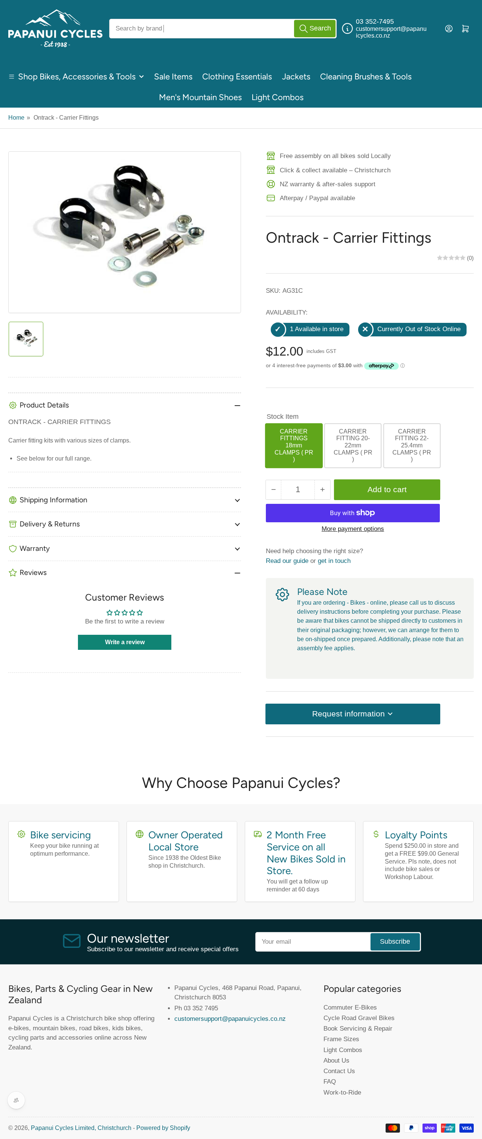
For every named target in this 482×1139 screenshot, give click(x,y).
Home (16, 117)
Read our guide (287, 560)
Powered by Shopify (163, 1128)
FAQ (329, 1081)
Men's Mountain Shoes (200, 97)
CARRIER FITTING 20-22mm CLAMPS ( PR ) (353, 445)
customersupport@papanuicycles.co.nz (230, 1018)
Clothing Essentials (237, 76)
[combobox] (223, 28)
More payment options (353, 528)
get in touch (334, 560)
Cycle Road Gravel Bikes (359, 1017)
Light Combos (278, 97)
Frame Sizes (341, 1039)
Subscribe (395, 941)
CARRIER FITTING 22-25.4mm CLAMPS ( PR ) (411, 445)
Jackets (296, 76)
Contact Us (339, 1071)
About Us (336, 1060)
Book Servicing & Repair (357, 1028)
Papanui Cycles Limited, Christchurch (81, 1128)
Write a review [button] (125, 642)
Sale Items (173, 76)
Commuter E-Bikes (350, 1007)
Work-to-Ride (342, 1092)
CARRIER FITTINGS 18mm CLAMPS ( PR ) (294, 445)
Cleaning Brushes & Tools (366, 76)
